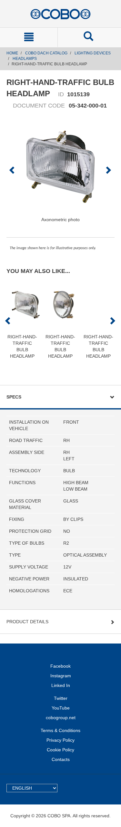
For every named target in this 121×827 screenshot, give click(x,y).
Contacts (61, 759)
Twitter (60, 698)
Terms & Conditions (60, 730)
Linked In (60, 685)
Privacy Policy (60, 740)
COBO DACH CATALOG (46, 53)
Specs (13, 396)
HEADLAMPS (25, 58)
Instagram (60, 675)
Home (12, 53)
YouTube (61, 707)
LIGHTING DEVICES (93, 53)
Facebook (60, 666)
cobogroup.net (61, 717)
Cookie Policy (60, 749)
